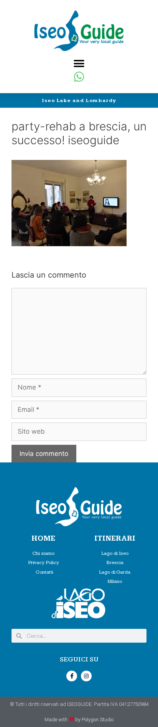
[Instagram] (86, 676)
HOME (43, 538)
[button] (79, 63)
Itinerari (114, 538)
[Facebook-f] (71, 676)
